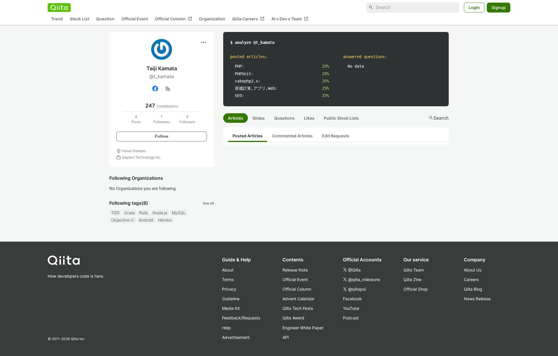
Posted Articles (248, 135)
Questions (284, 118)
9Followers (187, 119)
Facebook (352, 298)
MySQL (179, 212)
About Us (472, 269)
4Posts (136, 119)
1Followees (161, 119)
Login (474, 7)
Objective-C (122, 219)
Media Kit (231, 308)
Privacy (229, 289)
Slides (259, 118)
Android (146, 219)
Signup (498, 7)
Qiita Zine (412, 279)
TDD (115, 212)
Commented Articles (292, 135)
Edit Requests (335, 135)
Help (226, 327)
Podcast (351, 317)
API (285, 337)
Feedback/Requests (241, 317)
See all (208, 203)
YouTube (351, 308)
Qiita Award (293, 317)
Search (439, 118)
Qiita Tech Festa (297, 308)
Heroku (165, 219)
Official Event (134, 19)
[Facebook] (155, 88)
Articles (235, 118)
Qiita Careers (248, 19)
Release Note (295, 269)
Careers (471, 279)
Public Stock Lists (341, 118)
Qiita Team (413, 269)
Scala (129, 212)
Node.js (160, 212)
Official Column (173, 19)
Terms (228, 279)
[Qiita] (59, 7)
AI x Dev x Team (289, 19)
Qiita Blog (473, 289)
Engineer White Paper (302, 327)
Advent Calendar (298, 298)
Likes (309, 118)
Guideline (230, 298)
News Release (477, 298)
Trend (57, 19)
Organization (212, 19)
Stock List (79, 19)
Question (105, 19)
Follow (161, 136)
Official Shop (415, 289)
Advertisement (236, 337)
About (227, 269)
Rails (143, 212)
